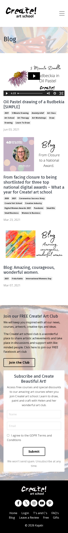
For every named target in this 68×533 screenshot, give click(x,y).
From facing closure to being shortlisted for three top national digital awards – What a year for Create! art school (33, 185)
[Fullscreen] (61, 93)
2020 (7, 198)
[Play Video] (6, 93)
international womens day (38, 278)
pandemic (38, 208)
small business (12, 213)
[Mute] (48, 93)
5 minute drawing (20, 113)
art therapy (23, 118)
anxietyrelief (38, 113)
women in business (31, 213)
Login (25, 513)
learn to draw (23, 122)
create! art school (13, 203)
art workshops (39, 118)
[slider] (30, 93)
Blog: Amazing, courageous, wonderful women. (29, 270)
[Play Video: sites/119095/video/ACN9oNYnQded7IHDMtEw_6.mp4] (34, 76)
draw (51, 118)
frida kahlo (17, 278)
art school (9, 118)
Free (46, 517)
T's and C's (40, 513)
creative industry (33, 203)
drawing (9, 122)
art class (51, 113)
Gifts (56, 517)
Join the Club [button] (19, 362)
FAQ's (55, 513)
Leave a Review (29, 517)
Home (13, 513)
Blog (12, 517)
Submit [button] (34, 451)
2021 (7, 113)
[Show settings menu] (54, 93)
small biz (51, 208)
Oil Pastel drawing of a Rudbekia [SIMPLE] (33, 104)
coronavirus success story (32, 198)
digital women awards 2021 (18, 208)
